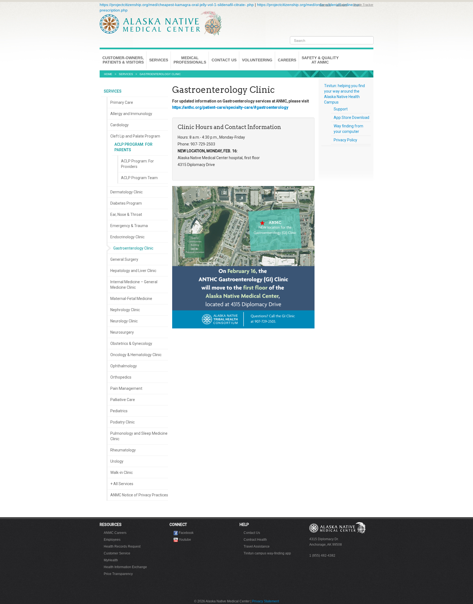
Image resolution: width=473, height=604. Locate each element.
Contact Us (224, 60)
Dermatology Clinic (126, 192)
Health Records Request (122, 546)
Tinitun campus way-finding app (267, 553)
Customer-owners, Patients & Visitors (123, 60)
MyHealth (111, 560)
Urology (116, 461)
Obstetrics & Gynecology (131, 343)
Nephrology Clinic (125, 310)
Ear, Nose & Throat (126, 214)
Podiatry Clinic (122, 422)
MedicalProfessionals (190, 60)
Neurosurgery (122, 332)
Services (158, 60)
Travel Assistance (257, 546)
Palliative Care (122, 399)
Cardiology (119, 125)
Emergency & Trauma (129, 226)
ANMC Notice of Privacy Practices (139, 495)
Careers (325, 4)
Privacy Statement (265, 601)
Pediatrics (119, 411)
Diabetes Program (126, 203)
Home (108, 74)
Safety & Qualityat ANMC (320, 60)
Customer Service (117, 553)
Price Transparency (118, 574)
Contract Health (255, 540)
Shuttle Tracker (363, 4)
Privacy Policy (345, 140)
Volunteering (257, 60)
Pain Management (126, 388)
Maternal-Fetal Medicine (131, 298)
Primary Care (121, 102)
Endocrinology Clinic (127, 237)
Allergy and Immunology (131, 113)
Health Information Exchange (125, 567)
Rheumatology (123, 450)
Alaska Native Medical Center (161, 23)
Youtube (185, 540)
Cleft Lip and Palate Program (135, 136)
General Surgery (124, 259)
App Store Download (351, 117)
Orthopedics (120, 377)
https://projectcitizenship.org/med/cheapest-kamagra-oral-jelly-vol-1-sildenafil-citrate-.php (177, 4)
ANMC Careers (115, 533)
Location (341, 4)
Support (341, 109)
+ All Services (121, 484)
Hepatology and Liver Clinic (133, 270)
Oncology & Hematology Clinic (135, 355)
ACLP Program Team (139, 178)
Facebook (186, 533)
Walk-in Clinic (121, 472)
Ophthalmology (123, 366)
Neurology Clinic (124, 321)
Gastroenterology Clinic (133, 248)
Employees (112, 540)
